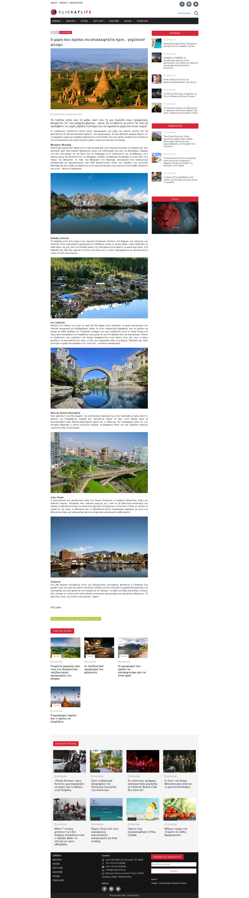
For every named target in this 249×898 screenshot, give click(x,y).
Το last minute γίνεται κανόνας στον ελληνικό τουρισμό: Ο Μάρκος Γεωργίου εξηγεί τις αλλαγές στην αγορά (180, 162)
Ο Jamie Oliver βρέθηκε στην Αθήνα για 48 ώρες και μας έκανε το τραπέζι (180, 179)
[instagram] (189, 4)
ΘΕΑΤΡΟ (70, 21)
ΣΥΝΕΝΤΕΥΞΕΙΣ (175, 126)
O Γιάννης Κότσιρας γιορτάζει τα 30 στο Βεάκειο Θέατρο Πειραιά (180, 95)
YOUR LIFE (142, 21)
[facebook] (182, 4)
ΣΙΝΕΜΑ (56, 21)
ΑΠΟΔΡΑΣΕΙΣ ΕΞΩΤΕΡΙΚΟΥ (63, 619)
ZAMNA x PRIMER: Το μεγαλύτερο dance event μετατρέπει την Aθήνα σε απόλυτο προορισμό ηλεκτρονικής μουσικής (181, 62)
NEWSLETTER (76, 3)
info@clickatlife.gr (116, 869)
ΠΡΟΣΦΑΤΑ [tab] (175, 33)
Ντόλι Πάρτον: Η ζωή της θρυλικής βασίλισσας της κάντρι (180, 80)
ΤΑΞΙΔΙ (127, 21)
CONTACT (63, 3)
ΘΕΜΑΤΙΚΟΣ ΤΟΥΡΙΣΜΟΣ (89, 619)
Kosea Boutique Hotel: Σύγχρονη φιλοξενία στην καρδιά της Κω (180, 44)
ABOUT (54, 3)
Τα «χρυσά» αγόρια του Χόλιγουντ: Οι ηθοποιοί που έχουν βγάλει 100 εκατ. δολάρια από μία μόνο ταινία (181, 110)
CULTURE (114, 21)
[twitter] (195, 4)
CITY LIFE (98, 21)
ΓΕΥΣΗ (84, 21)
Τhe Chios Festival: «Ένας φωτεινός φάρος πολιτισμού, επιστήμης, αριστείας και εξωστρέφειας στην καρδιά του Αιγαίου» (179, 141)
